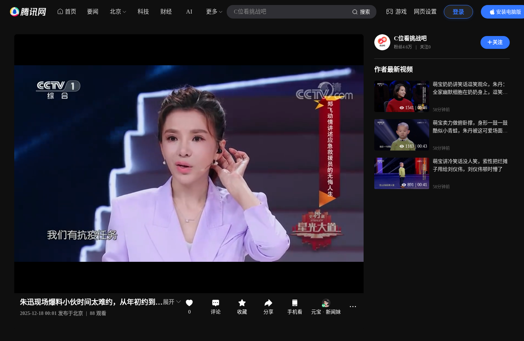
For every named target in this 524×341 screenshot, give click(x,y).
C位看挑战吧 (410, 38)
